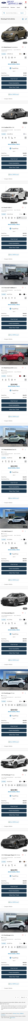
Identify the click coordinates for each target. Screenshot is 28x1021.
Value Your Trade (14, 87)
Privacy (18, 1013)
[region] (14, 74)
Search (22, 13)
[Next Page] (18, 997)
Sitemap (14, 1013)
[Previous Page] (15, 997)
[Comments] (26, 58)
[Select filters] (23, 19)
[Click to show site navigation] (25, 7)
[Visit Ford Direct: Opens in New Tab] (13, 1017)
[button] (5, 7)
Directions (13, 7)
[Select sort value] (25, 19)
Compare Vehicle (8, 98)
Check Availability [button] (14, 83)
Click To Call (14, 79)
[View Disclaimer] (15, 57)
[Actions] (25, 47)
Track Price (15, 68)
